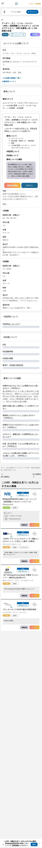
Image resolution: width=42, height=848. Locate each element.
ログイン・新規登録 (35, 4)
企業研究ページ (8, 81)
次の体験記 (37, 474)
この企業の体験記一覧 (10, 78)
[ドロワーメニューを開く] (2, 3)
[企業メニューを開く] (7, 494)
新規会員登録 (12, 185)
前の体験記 (5, 476)
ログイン (29, 185)
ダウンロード (33, 12)
